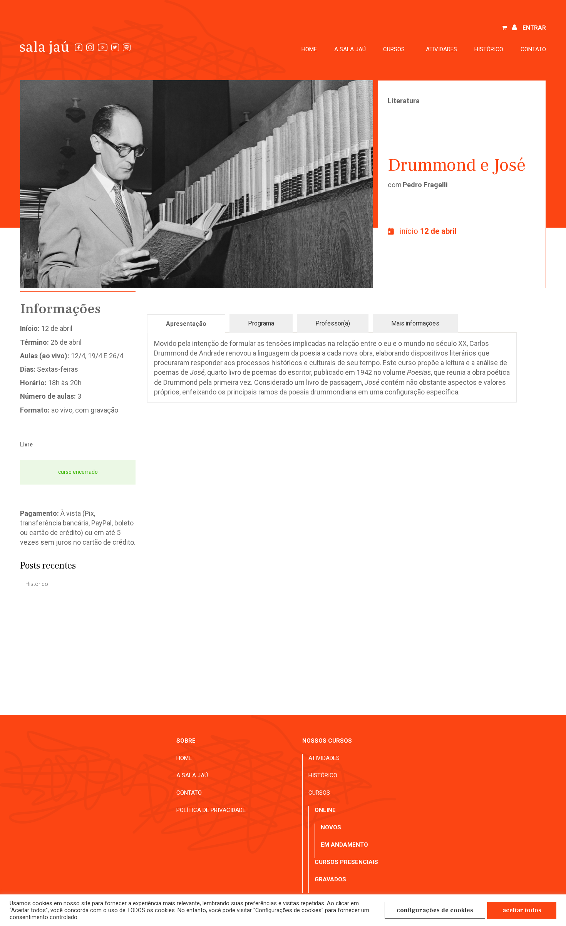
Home (309, 49)
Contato (533, 49)
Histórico (488, 49)
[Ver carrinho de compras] (504, 28)
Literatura (404, 101)
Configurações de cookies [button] (435, 910)
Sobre (186, 740)
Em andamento (344, 844)
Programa (261, 323)
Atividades (441, 49)
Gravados (330, 879)
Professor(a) (332, 323)
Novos (331, 827)
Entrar (534, 27)
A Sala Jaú (350, 49)
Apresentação (186, 323)
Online (325, 810)
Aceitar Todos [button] (521, 910)
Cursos (319, 792)
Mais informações (415, 323)
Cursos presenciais (346, 862)
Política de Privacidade (211, 810)
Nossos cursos (327, 740)
